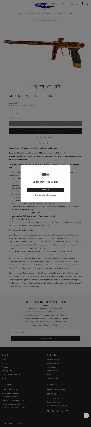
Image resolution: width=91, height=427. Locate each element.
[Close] (66, 169)
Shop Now (45, 190)
